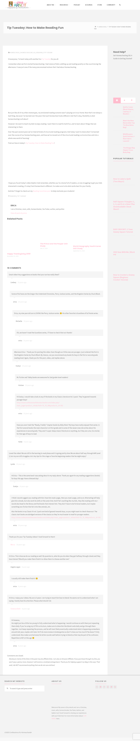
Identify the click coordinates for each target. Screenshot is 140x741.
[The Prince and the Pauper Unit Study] (55, 232)
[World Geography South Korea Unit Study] (88, 233)
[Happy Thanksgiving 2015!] (22, 237)
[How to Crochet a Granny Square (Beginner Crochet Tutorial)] (124, 266)
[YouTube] (107, 686)
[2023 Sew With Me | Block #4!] (124, 243)
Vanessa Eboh (15, 609)
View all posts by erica (19, 213)
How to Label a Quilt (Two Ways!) (122, 180)
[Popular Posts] (124, 100)
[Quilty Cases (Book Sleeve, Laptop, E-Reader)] (117, 109)
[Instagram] (100, 686)
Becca (13, 544)
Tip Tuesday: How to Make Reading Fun (39, 143)
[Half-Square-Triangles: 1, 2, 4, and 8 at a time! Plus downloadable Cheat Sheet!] (124, 193)
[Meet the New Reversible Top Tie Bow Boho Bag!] (117, 123)
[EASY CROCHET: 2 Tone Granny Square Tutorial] (124, 221)
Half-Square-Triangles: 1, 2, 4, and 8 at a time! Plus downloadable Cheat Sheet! (124, 205)
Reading (40, 53)
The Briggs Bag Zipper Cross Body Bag (129, 150)
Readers (13, 196)
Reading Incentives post (42, 191)
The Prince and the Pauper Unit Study (54, 245)
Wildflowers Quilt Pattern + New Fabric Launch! (129, 137)
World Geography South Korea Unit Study (87, 247)
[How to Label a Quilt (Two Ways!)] (124, 170)
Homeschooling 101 (28, 53)
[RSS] (115, 686)
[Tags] (131, 100)
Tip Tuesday (48, 53)
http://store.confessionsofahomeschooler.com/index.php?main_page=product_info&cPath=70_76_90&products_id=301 (56, 517)
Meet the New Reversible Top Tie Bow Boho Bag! (129, 123)
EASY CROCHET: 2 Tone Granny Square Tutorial (123, 230)
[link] (120, 5)
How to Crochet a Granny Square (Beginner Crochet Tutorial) (124, 277)
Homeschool (102, 27)
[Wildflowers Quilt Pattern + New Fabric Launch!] (117, 136)
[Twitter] (111, 686)
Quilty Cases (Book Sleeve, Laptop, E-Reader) (128, 110)
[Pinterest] (104, 686)
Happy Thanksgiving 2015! (19, 254)
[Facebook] (96, 686)
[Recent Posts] (117, 100)
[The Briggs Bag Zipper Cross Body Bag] (117, 150)
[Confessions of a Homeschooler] (17, 5)
